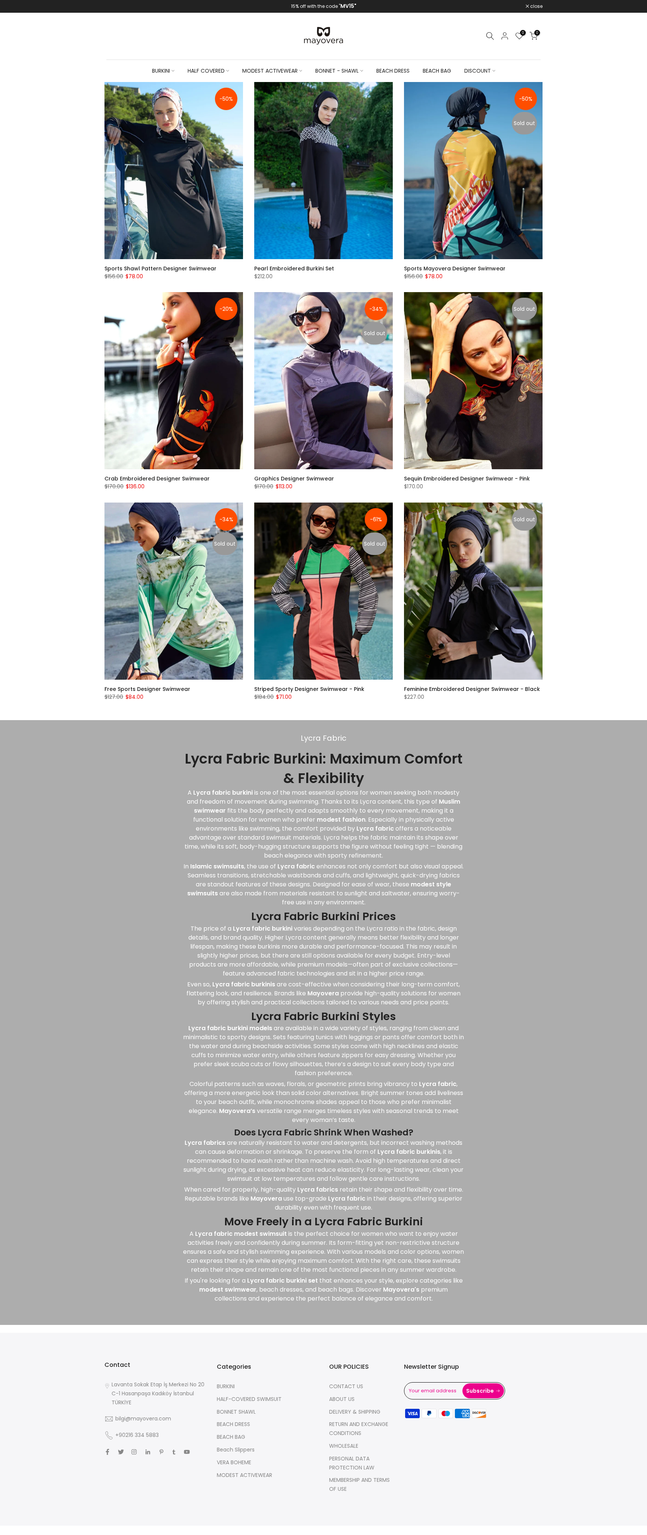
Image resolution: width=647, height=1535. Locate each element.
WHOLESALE (343, 1446)
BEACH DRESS (393, 71)
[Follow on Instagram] (134, 1451)
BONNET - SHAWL (337, 71)
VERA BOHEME (234, 1462)
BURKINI (161, 71)
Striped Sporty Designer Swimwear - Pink (309, 689)
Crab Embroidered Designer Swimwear (157, 478)
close (114, 6)
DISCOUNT (477, 71)
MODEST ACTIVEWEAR (270, 71)
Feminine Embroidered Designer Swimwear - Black (472, 689)
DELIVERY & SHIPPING (354, 1412)
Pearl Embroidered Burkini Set (294, 268)
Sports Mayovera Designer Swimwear (454, 268)
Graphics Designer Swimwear (294, 478)
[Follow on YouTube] (187, 1451)
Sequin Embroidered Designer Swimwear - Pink (467, 478)
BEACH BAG (437, 71)
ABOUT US (342, 1399)
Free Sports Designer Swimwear (147, 689)
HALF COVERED (206, 71)
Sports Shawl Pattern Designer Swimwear (160, 268)
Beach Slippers (236, 1449)
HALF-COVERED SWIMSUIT (249, 1399)
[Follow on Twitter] (121, 1451)
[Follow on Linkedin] (147, 1451)
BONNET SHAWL (236, 1412)
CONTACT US (346, 1386)
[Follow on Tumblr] (173, 1451)
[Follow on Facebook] (107, 1451)
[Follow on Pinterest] (161, 1451)
